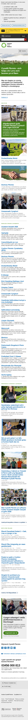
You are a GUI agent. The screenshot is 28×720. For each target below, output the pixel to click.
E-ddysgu (5, 275)
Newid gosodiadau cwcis (19, 25)
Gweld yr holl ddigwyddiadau (8, 592)
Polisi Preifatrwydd (9, 699)
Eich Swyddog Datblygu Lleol (12, 281)
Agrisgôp (4, 233)
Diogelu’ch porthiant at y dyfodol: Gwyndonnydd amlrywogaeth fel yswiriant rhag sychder (13, 578)
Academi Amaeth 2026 (9, 227)
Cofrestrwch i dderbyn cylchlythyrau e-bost (14, 653)
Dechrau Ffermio (7, 185)
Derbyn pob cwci (6, 25)
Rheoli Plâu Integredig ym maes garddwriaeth (13, 545)
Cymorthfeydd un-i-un (9, 242)
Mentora (4, 337)
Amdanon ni (4, 97)
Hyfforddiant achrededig (10, 310)
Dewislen (23, 51)
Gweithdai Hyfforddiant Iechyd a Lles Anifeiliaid (13, 301)
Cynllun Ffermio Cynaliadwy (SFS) (12, 249)
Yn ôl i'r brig (7, 686)
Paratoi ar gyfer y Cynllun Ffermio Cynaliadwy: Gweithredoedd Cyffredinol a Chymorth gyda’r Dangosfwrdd (13, 560)
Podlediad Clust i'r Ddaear (11, 356)
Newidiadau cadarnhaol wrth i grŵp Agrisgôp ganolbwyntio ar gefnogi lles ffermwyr (13, 407)
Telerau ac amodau (19, 699)
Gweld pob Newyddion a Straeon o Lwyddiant (13, 522)
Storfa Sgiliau (6, 375)
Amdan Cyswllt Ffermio (7, 694)
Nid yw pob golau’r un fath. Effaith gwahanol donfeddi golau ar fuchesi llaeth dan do (13, 440)
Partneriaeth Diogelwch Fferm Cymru (12, 346)
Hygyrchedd (4, 700)
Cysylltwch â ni (17, 694)
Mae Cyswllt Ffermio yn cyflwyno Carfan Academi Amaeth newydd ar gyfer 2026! (13, 509)
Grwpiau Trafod (7, 287)
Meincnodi (5, 328)
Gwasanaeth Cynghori (9, 211)
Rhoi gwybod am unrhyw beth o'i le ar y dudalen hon (14, 677)
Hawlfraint (10, 700)
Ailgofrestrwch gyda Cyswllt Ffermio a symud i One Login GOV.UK (14, 125)
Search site (25, 39)
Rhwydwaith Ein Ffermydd (11, 366)
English (23, 36)
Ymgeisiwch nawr (10, 633)
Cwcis (2, 699)
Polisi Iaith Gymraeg (18, 700)
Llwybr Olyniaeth (7, 320)
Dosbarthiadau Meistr (9, 158)
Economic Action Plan (6, 702)
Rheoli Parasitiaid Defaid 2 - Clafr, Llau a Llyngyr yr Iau (14, 532)
